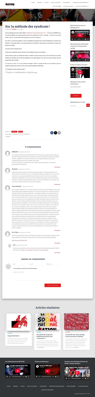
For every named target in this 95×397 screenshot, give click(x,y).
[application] (80, 35)
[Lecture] (72, 39)
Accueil (33, 2)
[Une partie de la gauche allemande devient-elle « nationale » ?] (47, 321)
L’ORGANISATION (66, 2)
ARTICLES (46, 2)
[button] (70, 2)
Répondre (57, 167)
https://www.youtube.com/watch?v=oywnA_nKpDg (34, 250)
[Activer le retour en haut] (92, 394)
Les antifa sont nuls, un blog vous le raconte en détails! (75, 335)
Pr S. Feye (15, 232)
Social (20, 131)
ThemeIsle (87, 393)
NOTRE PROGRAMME (57, 6)
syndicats (8, 136)
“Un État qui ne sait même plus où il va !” (36, 33)
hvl (14, 245)
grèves (10, 134)
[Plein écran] (88, 39)
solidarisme (27, 134)
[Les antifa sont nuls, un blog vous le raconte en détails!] (76, 321)
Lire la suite (41, 347)
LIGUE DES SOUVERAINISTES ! (82, 6)
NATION (21, 134)
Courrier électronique (75, 86)
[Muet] (85, 39)
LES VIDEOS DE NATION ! (68, 6)
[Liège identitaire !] (18, 322)
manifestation (15, 134)
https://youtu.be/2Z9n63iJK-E (19, 240)
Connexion (39, 2)
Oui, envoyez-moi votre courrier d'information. (25, 268)
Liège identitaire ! (13, 336)
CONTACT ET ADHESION (56, 2)
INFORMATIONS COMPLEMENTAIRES (80, 2)
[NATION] (10, 4)
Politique (14, 131)
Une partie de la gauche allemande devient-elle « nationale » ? (44, 336)
